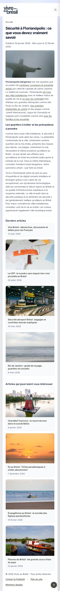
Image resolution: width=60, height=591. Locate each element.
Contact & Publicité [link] (15, 579)
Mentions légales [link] (14, 584)
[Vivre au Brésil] (11, 10)
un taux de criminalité (33, 99)
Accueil (9, 22)
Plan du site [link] (36, 579)
